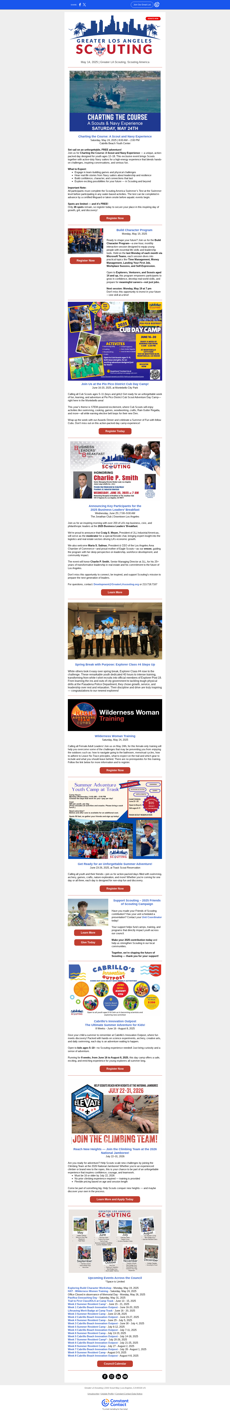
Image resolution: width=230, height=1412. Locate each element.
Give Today (88, 942)
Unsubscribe (93, 1394)
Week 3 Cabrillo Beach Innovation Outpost (93, 1323)
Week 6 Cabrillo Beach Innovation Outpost (93, 1342)
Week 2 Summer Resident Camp (87, 1304)
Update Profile (107, 1394)
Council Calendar (115, 1363)
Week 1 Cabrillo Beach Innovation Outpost (93, 1307)
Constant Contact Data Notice (128, 1394)
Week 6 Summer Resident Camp (87, 1333)
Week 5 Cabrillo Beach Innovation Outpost (93, 1336)
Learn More (115, 592)
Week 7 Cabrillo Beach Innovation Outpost (93, 1349)
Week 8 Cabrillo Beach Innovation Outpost (93, 1355)
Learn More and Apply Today (115, 1199)
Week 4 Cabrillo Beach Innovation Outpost (93, 1329)
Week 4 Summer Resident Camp (87, 1320)
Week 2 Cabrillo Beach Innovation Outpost (93, 1317)
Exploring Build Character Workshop (89, 1287)
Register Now (115, 218)
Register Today (115, 431)
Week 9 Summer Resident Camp (87, 1352)
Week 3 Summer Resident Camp (87, 1313)
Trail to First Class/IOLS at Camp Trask (90, 1300)
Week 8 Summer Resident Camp (87, 1346)
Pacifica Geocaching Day (82, 1297)
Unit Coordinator (152, 917)
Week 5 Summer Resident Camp (87, 1326)
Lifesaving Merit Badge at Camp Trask (90, 1310)
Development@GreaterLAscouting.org (116, 584)
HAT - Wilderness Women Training (88, 1291)
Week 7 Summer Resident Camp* (87, 1339)
